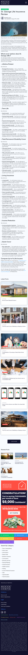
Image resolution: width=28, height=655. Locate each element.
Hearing (4, 568)
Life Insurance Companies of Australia (6, 477)
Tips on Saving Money (7, 548)
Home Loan (12, 617)
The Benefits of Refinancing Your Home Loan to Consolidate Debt (13, 379)
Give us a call (4, 595)
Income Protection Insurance (8, 570)
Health (6, 541)
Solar (5, 538)
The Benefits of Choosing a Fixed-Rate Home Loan (13, 353)
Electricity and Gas (6, 560)
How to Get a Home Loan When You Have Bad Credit (13, 405)
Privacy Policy (4, 602)
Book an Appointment (5, 596)
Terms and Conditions (5, 606)
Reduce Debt (5, 554)
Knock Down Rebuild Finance (9, 300)
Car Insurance (5, 558)
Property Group (5, 617)
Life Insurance (5, 9)
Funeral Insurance (6, 564)
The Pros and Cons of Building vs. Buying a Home (14, 430)
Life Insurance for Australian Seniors (19, 463)
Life (6, 535)
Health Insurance (6, 566)
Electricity (20, 535)
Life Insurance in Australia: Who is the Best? (6, 463)
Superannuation (5, 574)
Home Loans (5, 294)
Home (19, 538)
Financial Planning (6, 562)
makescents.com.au (4, 624)
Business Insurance (6, 556)
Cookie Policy (3, 604)
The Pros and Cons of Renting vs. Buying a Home (13, 326)
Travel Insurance (5, 576)
